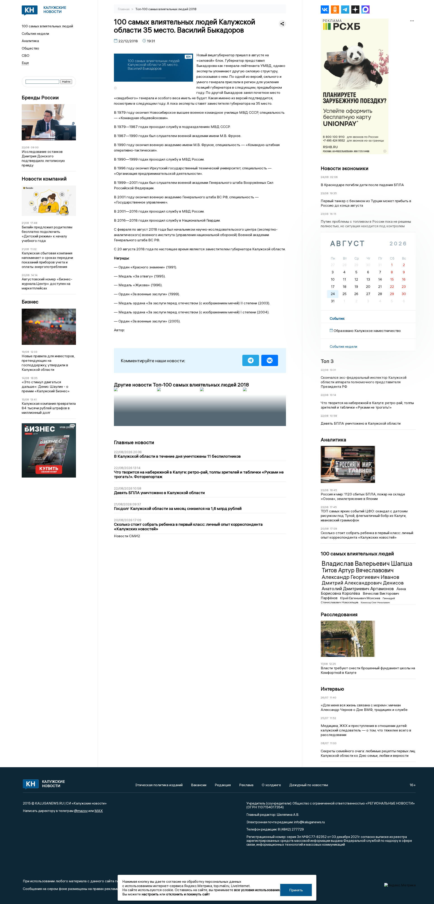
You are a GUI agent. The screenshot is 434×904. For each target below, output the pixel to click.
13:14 (333, 395)
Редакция (223, 785)
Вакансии (198, 785)
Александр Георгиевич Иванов (360, 576)
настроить (150, 894)
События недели (35, 33)
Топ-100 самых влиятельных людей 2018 (165, 9)
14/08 (25, 378)
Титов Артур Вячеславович (358, 570)
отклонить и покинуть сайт (188, 894)
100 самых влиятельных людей (47, 26)
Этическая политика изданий (159, 785)
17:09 (333, 528)
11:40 (333, 697)
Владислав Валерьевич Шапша (367, 563)
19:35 (333, 193)
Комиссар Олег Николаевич (375, 602)
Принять (296, 890)
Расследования (339, 614)
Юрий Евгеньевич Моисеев (360, 598)
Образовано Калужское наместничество (367, 330)
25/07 (324, 718)
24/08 (325, 177)
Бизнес (30, 302)
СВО (25, 55)
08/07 (325, 743)
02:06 (334, 177)
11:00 (333, 743)
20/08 (26, 275)
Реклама (246, 785)
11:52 (333, 718)
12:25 (332, 663)
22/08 (25, 147)
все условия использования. (257, 889)
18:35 (34, 378)
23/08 (324, 193)
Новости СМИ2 (127, 536)
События (337, 318)
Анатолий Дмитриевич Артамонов (358, 588)
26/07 (324, 697)
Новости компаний (44, 179)
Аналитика (30, 40)
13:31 (333, 370)
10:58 (333, 415)
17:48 (33, 223)
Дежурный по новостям (308, 785)
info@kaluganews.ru (309, 822)
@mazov (81, 810)
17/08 (324, 663)
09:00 (35, 147)
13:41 (33, 399)
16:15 (333, 213)
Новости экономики (344, 168)
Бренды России (40, 97)
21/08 (25, 223)
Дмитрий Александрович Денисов (363, 583)
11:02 (33, 249)
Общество (30, 48)
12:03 (34, 351)
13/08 (25, 399)
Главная (124, 9)
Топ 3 (327, 361)
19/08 (25, 351)
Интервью (332, 689)
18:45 (333, 490)
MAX (98, 810)
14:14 (34, 275)
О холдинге (271, 785)
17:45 (333, 507)
